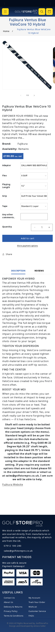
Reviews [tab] (39, 270)
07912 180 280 (12, 545)
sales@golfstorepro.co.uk (18, 550)
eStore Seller (40, 626)
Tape (4, 206)
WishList (33, 606)
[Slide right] (34, 95)
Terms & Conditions (13, 615)
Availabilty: (9, 149)
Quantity (7, 226)
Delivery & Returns (13, 606)
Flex (4, 175)
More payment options (27, 245)
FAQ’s (31, 615)
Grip (4, 196)
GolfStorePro (42, 623)
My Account (34, 597)
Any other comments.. (8, 216)
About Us (8, 602)
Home (6, 31)
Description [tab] (18, 270)
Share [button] (9, 254)
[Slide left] (20, 95)
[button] (5, 11)
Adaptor (6, 165)
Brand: (6, 143)
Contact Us (9, 597)
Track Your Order (37, 602)
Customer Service (37, 611)
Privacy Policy (10, 611)
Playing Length (6, 186)
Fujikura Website (12, 484)
